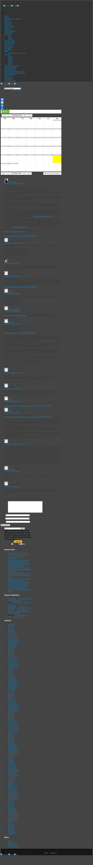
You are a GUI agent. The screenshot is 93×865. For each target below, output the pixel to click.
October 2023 (12, 686)
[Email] (31, 102)
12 (34, 137)
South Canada (12, 559)
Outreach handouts (10, 31)
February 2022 (12, 722)
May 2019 (11, 783)
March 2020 (11, 764)
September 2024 (13, 666)
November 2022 (13, 706)
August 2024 (12, 668)
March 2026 (11, 633)
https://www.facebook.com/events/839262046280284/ (20, 286)
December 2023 (13, 682)
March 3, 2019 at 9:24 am (12, 263)
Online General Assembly (12, 65)
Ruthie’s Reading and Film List (17, 53)
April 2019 (11, 784)
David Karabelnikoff (14, 309)
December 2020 (13, 748)
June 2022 (11, 715)
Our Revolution (8, 78)
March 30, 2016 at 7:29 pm (12, 471)
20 (43, 146)
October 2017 (12, 817)
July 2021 (11, 735)
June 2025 (11, 649)
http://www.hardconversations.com (14, 231)
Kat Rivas (11, 322)
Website (3, 521)
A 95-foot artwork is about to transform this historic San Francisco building (19, 589)
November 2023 (13, 684)
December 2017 (13, 814)
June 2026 (11, 628)
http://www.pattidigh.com (20, 227)
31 (17, 163)
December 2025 (13, 639)
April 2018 (11, 806)
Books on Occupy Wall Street (13, 19)
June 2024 (11, 671)
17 (17, 146)
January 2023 (12, 702)
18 (25, 146)
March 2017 (11, 830)
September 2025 (13, 644)
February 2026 (12, 635)
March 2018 (11, 808)
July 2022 (11, 713)
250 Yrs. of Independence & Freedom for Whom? (20, 607)
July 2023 (11, 691)
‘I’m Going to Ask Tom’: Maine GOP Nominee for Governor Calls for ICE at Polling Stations (20, 569)
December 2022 (13, 704)
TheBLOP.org (8, 25)
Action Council (8, 30)
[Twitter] (14, 6)
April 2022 (11, 719)
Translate (18, 90)
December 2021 (13, 726)
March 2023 (11, 699)
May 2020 (11, 761)
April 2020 (11, 762)
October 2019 (12, 773)
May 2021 (11, 739)
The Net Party (8, 33)
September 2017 (13, 819)
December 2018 (13, 792)
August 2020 (12, 755)
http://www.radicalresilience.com (43, 216)
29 (60, 155)
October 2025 (12, 642)
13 (43, 137)
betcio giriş (11, 609)
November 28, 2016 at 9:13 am (13, 444)
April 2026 (11, 631)
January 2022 (12, 724)
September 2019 (13, 775)
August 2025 (12, 646)
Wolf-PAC (7, 76)
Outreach (7, 28)
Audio (9, 64)
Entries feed (12, 843)
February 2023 (12, 700)
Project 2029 (8, 23)
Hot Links (7, 54)
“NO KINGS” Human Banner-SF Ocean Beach (17, 616)
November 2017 (13, 815)
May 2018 (11, 804)
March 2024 (11, 677)
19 (34, 146)
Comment (4, 512)
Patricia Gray (8, 50)
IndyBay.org (7, 22)
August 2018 (12, 799)
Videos (10, 39)
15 (60, 137)
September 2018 (13, 797)
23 (8, 155)
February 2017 (12, 832)
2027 (29, 115)
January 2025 (12, 659)
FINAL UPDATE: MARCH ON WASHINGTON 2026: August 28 (18, 554)
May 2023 (11, 695)
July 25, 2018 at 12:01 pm (12, 293)
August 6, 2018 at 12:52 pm (12, 276)
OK (23, 528)
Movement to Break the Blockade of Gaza (19, 599)
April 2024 (11, 675)
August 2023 (12, 690)
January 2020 (12, 768)
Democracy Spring (10, 70)
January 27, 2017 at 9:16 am (12, 401)
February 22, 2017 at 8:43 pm (13, 372)
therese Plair (12, 606)
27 (43, 155)
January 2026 (12, 637)
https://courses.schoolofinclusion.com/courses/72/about (20, 236)
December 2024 (13, 660)
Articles (10, 37)
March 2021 (11, 742)
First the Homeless (10, 42)
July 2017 (11, 823)
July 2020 (11, 757)
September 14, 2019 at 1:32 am (13, 243)
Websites (11, 62)
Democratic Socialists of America (14, 71)
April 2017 (11, 828)
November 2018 (13, 793)
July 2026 (11, 626)
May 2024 (11, 673)
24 (17, 155)
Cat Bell (10, 292)
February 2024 (12, 679)
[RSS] (19, 6)
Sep (25, 115)
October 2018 (12, 795)
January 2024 (12, 680)
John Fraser (11, 469)
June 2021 (11, 737)
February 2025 (12, 657)
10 (17, 137)
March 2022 (11, 721)
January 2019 (12, 790)
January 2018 (12, 812)
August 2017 (12, 821)
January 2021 (12, 746)
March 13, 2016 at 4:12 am (12, 486)
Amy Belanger (12, 182)
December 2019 (13, 770)
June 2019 (11, 781)
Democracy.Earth (9, 40)
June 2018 (11, 803)
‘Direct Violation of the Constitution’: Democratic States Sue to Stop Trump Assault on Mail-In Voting (19, 584)
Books (10, 56)
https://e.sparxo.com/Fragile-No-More (15, 315)
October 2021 (12, 730)
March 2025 (11, 655)
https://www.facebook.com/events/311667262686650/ (20, 333)
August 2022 (12, 711)
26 (34, 155)
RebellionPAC (8, 79)
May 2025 (11, 651)
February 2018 (12, 810)
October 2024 (12, 664)
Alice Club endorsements (15, 557)
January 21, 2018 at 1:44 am (12, 324)
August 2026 (12, 624)
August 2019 (12, 777)
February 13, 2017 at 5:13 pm (13, 388)
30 (8, 163)
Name (3, 515)
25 (25, 155)
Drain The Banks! (9, 43)
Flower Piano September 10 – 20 (18, 560)
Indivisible (7, 20)
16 (8, 146)
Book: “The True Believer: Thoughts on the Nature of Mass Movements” (19, 611)
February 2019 (12, 788)
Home (6, 16)
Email (3, 518)
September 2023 (13, 688)
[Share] (31, 108)
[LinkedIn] (31, 105)
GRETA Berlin (12, 599)
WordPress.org (13, 846)
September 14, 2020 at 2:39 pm (13, 183)
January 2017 (12, 834)
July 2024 (11, 670)
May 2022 (11, 717)
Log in (10, 841)
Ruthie (6, 51)
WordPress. (53, 853)
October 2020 (12, 752)
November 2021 (13, 728)
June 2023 (11, 693)
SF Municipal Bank (10, 68)
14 (51, 137)
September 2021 (13, 731)
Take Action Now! (9, 74)
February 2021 (12, 744)
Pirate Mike (7, 48)
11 (25, 137)
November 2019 (13, 772)
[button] (52, 173)
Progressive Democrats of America (14, 73)
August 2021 (12, 733)
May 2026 (11, 629)
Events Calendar (9, 26)
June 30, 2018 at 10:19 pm (12, 311)
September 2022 (13, 710)
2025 (4, 115)
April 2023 (11, 697)
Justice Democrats (10, 81)
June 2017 (11, 824)
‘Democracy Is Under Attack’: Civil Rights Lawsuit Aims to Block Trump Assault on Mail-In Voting (19, 564)
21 (51, 146)
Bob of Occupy (8, 47)
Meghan (10, 399)
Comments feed (13, 844)
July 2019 (11, 779)
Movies (10, 59)
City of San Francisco (10, 67)
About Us (7, 17)
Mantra (46, 853)
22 (60, 146)
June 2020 (11, 759)
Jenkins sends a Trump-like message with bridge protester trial (19, 579)
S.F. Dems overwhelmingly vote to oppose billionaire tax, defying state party (19, 575)
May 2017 (11, 826)
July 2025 (11, 648)
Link (9, 36)
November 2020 (13, 750)
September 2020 (13, 753)
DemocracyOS (8, 34)
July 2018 (11, 801)
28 (51, 155)
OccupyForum (8, 45)
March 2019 (11, 786)
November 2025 (13, 640)
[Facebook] (7, 6)
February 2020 (12, 766)
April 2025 (11, 653)
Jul (9, 115)
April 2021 (11, 741)
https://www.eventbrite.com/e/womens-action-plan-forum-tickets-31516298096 (27, 405)
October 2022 (12, 708)
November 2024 (13, 662)
